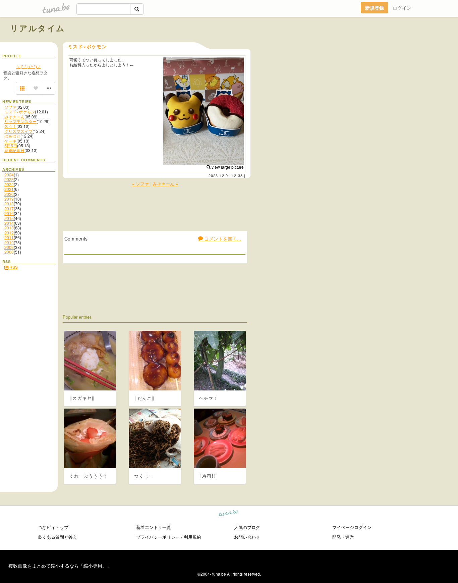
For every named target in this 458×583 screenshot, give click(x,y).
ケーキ (10, 141)
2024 (9, 174)
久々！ (10, 126)
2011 (9, 237)
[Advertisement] (371, 43)
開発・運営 (343, 537)
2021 (9, 189)
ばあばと (12, 136)
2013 (9, 227)
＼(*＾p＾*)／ (28, 66)
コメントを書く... (222, 238)
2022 (9, 184)
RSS (13, 267)
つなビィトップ (53, 527)
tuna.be (228, 514)
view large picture (227, 167)
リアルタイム (37, 28)
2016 (9, 213)
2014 (9, 223)
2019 (9, 199)
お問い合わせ (247, 537)
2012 (9, 232)
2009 (9, 247)
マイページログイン (351, 527)
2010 (9, 242)
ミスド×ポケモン (19, 111)
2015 (9, 218)
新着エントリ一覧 (153, 527)
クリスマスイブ (18, 131)
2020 (9, 194)
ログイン (402, 7)
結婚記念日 (14, 150)
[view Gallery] (22, 88)
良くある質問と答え (57, 537)
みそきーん (14, 116)
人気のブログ (247, 527)
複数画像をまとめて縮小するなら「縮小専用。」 (60, 565)
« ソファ (141, 183)
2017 (9, 208)
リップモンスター (20, 121)
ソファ (10, 107)
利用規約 (192, 537)
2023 (9, 179)
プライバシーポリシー (158, 537)
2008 (9, 252)
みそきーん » (165, 183)
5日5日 (10, 145)
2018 (9, 203)
